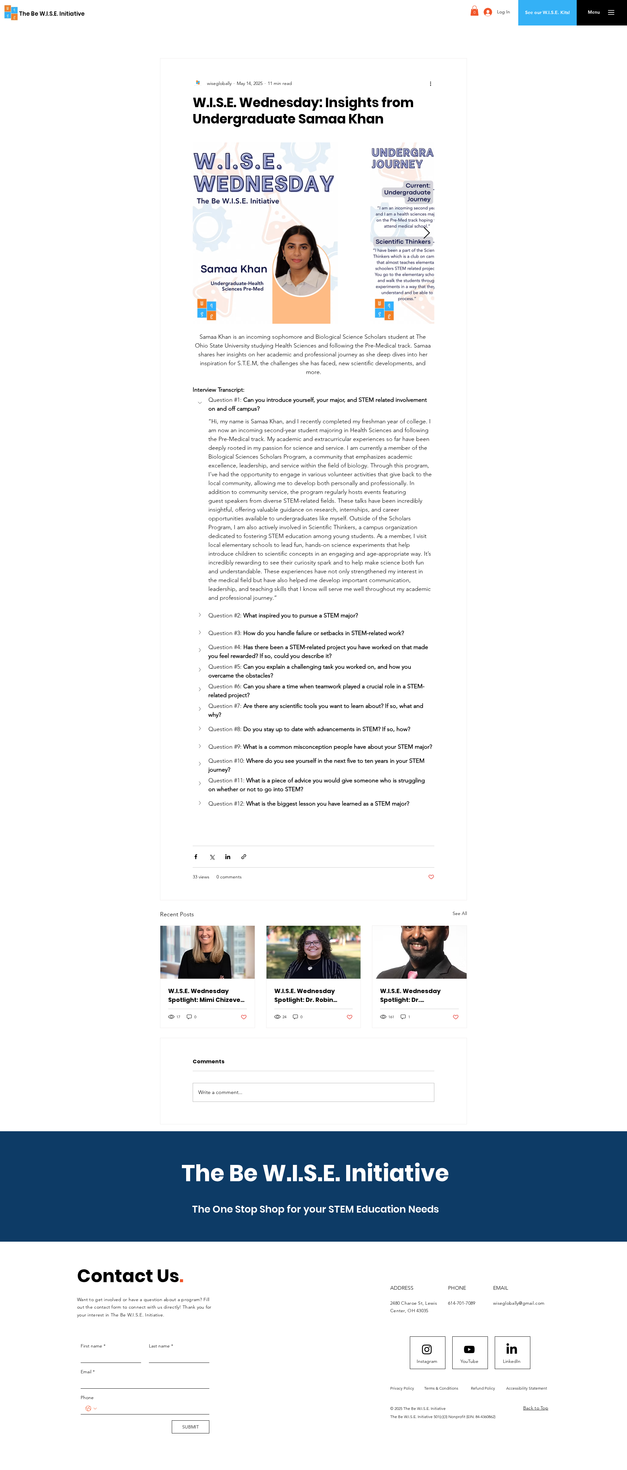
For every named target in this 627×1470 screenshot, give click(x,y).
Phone (87, 1397)
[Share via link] (244, 857)
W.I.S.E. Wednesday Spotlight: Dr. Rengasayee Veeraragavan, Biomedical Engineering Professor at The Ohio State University (417, 995)
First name (93, 1346)
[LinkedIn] (511, 1349)
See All (460, 913)
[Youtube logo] (469, 1349)
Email (88, 1372)
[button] (474, 11)
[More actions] (430, 83)
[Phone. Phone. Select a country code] (91, 1409)
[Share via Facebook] (196, 857)
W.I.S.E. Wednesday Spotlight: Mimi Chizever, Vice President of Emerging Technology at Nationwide (206, 995)
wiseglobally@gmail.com (518, 1303)
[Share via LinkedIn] (228, 857)
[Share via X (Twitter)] (212, 857)
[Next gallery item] (426, 233)
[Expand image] (265, 233)
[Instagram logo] (426, 1349)
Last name (161, 1346)
